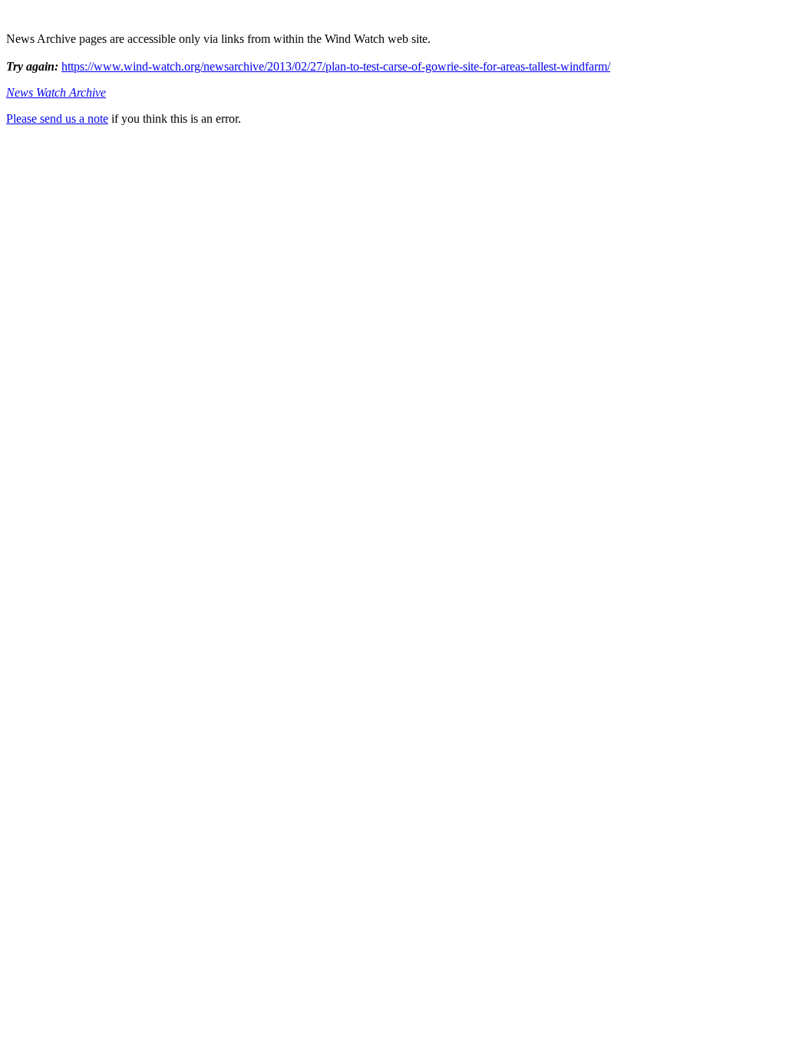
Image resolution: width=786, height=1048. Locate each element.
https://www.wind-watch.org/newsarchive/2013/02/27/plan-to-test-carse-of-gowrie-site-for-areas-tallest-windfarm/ (335, 66)
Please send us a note (57, 118)
